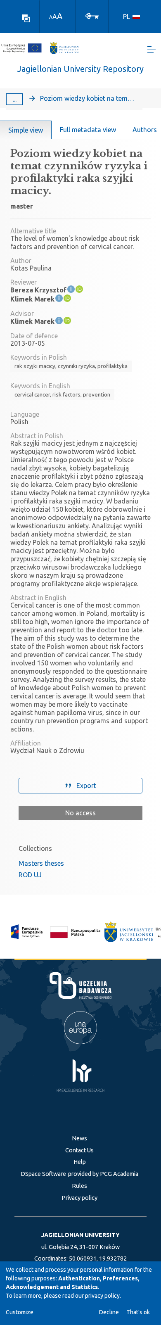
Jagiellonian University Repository (80, 69)
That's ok (138, 1312)
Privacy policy (79, 1197)
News (79, 1138)
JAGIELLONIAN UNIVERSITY (80, 1235)
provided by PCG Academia (103, 1174)
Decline (109, 1312)
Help (79, 1162)
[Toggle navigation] (151, 50)
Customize (19, 1312)
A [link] (50, 17)
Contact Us (79, 1150)
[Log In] (92, 15)
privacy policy (102, 1295)
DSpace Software (43, 1174)
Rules (79, 1186)
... (15, 99)
